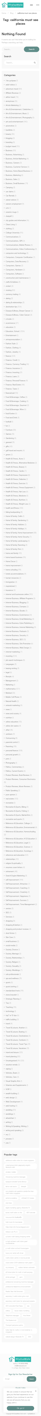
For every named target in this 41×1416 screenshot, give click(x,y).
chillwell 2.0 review (28, 1198)
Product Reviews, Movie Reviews (19, 786)
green (9, 455)
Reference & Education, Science (19, 847)
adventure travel (14, 89)
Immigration (11, 582)
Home (4, 13)
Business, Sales (13, 179)
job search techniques (15, 660)
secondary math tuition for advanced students (20, 1301)
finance (10, 356)
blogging (10, 138)
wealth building (12, 1093)
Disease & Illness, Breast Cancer (19, 311)
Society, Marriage (13, 954)
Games (10, 434)
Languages (11, 664)
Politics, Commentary (15, 767)
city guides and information (17, 220)
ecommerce (12, 323)
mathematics (13, 689)
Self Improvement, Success (17, 900)
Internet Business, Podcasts (17, 631)
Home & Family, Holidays (16, 529)
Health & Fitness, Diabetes (17, 479)
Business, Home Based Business (19, 171)
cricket (9, 286)
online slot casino (13, 726)
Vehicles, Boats (13, 1073)
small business (12, 941)
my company (10, 1267)
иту (8, 1134)
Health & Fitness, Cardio (16, 471)
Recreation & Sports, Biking (17, 807)
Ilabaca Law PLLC (12, 1232)
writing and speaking (15, 1130)
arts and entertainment (16, 122)
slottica (8, 1311)
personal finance (14, 750)
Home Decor (11, 561)
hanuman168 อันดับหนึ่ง (14, 1217)
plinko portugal (10, 1277)
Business (11, 150)
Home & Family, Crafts (15, 516)
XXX (29, 1337)
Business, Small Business (17, 183)
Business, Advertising (15, 154)
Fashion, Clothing (13, 348)
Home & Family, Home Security (19, 537)
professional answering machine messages (19, 1282)
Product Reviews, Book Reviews (19, 775)
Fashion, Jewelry (13, 352)
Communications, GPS (15, 241)
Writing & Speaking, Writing (17, 1126)
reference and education (17, 855)
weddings (10, 1114)
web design (11, 1098)
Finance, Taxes (12, 389)
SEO (8, 912)
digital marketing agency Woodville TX (18, 1208)
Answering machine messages (15, 1177)
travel (9, 1023)
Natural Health (12, 701)
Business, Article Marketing (17, 159)
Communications (13, 237)
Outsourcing (11, 738)
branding (10, 142)
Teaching (11, 1007)
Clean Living (11, 224)
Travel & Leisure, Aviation (16, 1028)
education (11, 327)
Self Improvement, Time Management (21, 904)
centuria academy (11, 1198)
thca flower (26, 1315)
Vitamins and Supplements (17, 1085)
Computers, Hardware (15, 270)
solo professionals (13, 974)
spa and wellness (14, 978)
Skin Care (10, 937)
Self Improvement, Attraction (18, 884)
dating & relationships (15, 302)
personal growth (13, 755)
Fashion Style (12, 343)
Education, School (15, 331)
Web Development (14, 1102)
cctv (8, 208)
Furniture (11, 430)
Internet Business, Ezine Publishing (20, 623)
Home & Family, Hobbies (16, 524)
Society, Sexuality (13, 966)
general (10, 442)
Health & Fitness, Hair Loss (17, 492)
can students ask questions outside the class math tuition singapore (20, 1192)
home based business (16, 557)
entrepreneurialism (14, 339)
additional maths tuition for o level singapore (20, 1160)
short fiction (11, 933)
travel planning (13, 1056)
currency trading (13, 294)
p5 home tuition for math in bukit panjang (19, 1272)
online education (14, 722)
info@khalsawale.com (20, 1366)
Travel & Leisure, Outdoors (17, 1040)
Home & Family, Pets (14, 549)
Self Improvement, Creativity (18, 892)
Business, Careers (14, 163)
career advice (12, 200)
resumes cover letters (15, 867)
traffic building (12, 1019)
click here (9, 1203)
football (9, 422)
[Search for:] (20, 49)
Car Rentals (11, 196)
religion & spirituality (14, 863)
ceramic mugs (12, 212)
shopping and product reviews (18, 929)
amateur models (11, 1172)
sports (9, 982)
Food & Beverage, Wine (16, 409)
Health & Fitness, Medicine (17, 496)
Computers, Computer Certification (20, 257)
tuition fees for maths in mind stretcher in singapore (19, 1331)
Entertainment (12, 335)
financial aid (12, 393)
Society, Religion (13, 962)
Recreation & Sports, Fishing (17, 811)
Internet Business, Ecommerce (19, 615)
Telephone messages (12, 1315)
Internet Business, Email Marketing (20, 619)
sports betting (12, 986)
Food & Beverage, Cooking (17, 401)
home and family (14, 553)
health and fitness (14, 508)
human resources (13, 578)
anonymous (11, 101)
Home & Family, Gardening (17, 520)
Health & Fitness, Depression (18, 475)
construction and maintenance (18, 278)
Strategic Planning (13, 999)
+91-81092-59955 (23, 1363)
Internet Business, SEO (16, 639)
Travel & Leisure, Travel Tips (18, 1044)
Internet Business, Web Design (18, 648)
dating (9, 298)
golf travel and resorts (15, 450)
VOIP (8, 1089)
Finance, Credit (13, 360)
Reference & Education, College (19, 823)
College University (14, 233)
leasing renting (12, 668)
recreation (10, 803)
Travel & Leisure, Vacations (17, 1048)
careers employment (15, 204)
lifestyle (10, 676)
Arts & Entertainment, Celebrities (19, 109)
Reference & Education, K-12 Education (21, 839)
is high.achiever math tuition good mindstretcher (16, 1242)
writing (9, 1122)
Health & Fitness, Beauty (16, 467)
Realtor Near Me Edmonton (14, 1291)
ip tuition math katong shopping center (18, 1236)
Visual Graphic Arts (14, 1081)
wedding (11, 1110)
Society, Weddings (14, 970)
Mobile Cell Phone (14, 697)
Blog (11, 13)
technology (11, 1011)
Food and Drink (12, 418)
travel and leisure (14, 1052)
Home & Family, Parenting (16, 545)
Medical (10, 693)
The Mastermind (11, 1320)
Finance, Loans (12, 376)
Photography (11, 763)
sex (28, 1306)
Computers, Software (15, 274)
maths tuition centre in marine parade (18, 1258)
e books (10, 319)
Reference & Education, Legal (18, 843)
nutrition (10, 718)
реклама (10, 1139)
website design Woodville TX (15, 1337)
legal (9, 672)
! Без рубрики (12, 80)
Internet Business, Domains (17, 607)
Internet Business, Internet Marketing (21, 627)
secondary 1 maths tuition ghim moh (17, 1296)
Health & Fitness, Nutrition (17, 500)
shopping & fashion (14, 925)
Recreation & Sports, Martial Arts (19, 815)
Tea (8, 1003)
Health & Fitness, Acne (15, 459)
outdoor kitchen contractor (26, 1267)
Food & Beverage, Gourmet (17, 405)
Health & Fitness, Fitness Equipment (20, 487)
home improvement (14, 565)
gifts (9, 446)
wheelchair (11, 1118)
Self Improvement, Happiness (18, 896)
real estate (12, 799)
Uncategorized (15, 1060)
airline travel (12, 97)
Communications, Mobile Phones (19, 245)
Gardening (11, 438)
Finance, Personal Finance (17, 381)
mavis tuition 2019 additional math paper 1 (19, 1263)
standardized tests (14, 991)
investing (11, 656)
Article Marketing (13, 105)
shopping (10, 921)
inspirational (11, 586)
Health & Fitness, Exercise (17, 483)
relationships (12, 859)
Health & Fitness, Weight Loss (18, 504)
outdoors (10, 734)
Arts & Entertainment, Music (17, 113)
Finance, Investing (14, 372)
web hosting (11, 1106)
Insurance (10, 590)
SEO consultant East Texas (14, 1306)
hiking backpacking (14, 512)
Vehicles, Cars (12, 1077)
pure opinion (11, 795)
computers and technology (17, 253)
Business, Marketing (14, 175)
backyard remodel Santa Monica (16, 1182)
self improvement (14, 880)
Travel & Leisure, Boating (16, 1032)
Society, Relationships (15, 958)
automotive (11, 126)
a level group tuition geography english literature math (18, 1166)
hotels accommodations (16, 574)
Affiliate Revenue (13, 93)
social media (12, 945)
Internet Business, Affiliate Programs (20, 598)
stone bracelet (12, 995)
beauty (10, 134)
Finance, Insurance (14, 368)
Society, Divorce (13, 949)
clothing (10, 228)
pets (8, 759)
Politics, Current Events (16, 771)
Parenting (11, 746)
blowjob (23, 1186)
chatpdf (9, 216)
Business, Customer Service (17, 167)
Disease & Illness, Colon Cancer (19, 315)
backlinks (10, 130)
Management (12, 681)
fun (8, 426)
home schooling (13, 570)
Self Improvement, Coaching (18, 888)
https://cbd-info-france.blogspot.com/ (17, 1227)
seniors (9, 908)
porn (21, 1277)
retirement (11, 871)
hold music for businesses (14, 1222)
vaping (9, 1069)
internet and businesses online (19, 594)
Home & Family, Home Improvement (21, 533)
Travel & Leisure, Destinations (18, 1036)
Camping (10, 187)
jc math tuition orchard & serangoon (17, 1248)
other (9, 730)
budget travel (13, 146)
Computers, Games (14, 266)
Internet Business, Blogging (17, 602)
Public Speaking (13, 790)
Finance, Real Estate (15, 385)
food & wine (11, 413)
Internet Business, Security (17, 635)
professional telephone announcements (18, 1287)
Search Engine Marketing (16, 876)
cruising (10, 290)
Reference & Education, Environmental (21, 827)
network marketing (14, 705)
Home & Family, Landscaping (18, 541)
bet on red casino (11, 1186)
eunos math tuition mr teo (14, 1212)
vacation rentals (13, 1065)
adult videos (11, 85)
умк (8, 1143)
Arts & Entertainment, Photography (20, 117)
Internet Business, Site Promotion (19, 644)
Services (10, 917)
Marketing (10, 685)
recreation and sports (15, 819)
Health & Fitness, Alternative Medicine (21, 463)
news (9, 709)
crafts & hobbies (13, 282)
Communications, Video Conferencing (21, 249)
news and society (13, 713)
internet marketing (14, 652)
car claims (10, 191)
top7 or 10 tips (12, 1015)
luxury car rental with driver (14, 1253)
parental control (12, 742)
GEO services (30, 1212)
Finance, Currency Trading (17, 364)
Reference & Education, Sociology (19, 851)
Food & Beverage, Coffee (16, 397)
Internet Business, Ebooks (16, 611)
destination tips (14, 307)
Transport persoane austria (14, 1325)
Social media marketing (21, 1311)
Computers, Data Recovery (17, 261)
